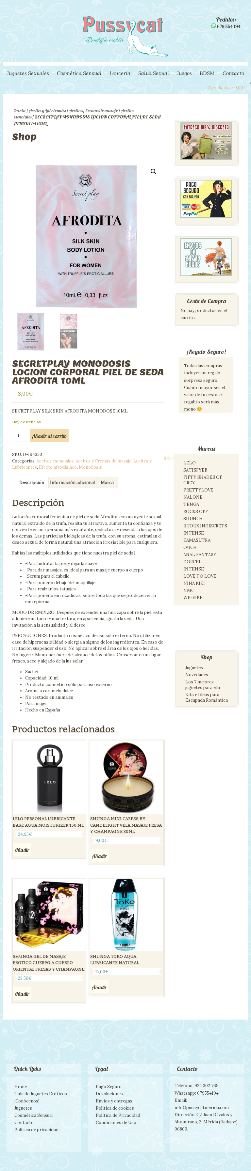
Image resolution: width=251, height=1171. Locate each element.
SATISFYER (195, 470)
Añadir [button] (21, 850)
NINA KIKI (194, 583)
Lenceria (119, 73)
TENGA (191, 504)
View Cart (200, 87)
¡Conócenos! (26, 1101)
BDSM (207, 73)
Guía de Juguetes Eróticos (40, 1094)
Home (20, 1086)
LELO (189, 463)
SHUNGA (192, 519)
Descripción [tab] (31, 482)
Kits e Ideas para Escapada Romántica (206, 697)
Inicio (19, 111)
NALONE (193, 497)
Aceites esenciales (55, 461)
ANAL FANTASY (199, 554)
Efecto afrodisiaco (58, 467)
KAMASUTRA (196, 540)
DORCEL (192, 562)
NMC (188, 590)
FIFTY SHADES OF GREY (202, 480)
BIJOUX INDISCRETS (205, 526)
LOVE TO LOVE (199, 576)
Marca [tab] (107, 482)
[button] (153, 172)
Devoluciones (109, 1094)
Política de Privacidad (118, 1115)
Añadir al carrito (49, 436)
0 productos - (227, 87)
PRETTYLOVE (198, 490)
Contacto (233, 73)
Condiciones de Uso (116, 1122)
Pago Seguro (109, 1086)
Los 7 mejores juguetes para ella (202, 684)
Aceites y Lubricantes (47, 111)
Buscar (188, 87)
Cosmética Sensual (79, 73)
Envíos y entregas (114, 1101)
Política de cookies (115, 1108)
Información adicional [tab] (72, 482)
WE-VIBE (193, 598)
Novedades (196, 675)
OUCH (190, 547)
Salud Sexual (153, 73)
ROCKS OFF (195, 511)
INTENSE (193, 533)
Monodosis (90, 467)
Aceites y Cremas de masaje (93, 111)
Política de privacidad (36, 1129)
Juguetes (194, 667)
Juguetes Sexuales (28, 73)
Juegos (184, 73)
